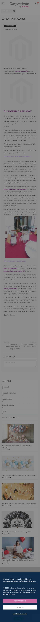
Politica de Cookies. (9, 594)
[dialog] (20, 311)
